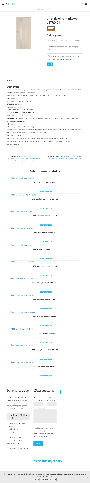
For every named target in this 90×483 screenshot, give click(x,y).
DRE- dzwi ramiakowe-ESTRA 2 (45, 249)
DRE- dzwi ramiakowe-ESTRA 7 (45, 216)
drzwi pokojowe (62, 159)
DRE (25, 156)
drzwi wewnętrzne (73, 159)
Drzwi (35, 156)
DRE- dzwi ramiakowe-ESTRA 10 (45, 182)
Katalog (30, 156)
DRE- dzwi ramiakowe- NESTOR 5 (45, 367)
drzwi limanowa (52, 159)
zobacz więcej (46, 191)
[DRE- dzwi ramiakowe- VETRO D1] (51, 28)
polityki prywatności (66, 56)
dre (59, 156)
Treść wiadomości (39, 408)
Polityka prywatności (49, 479)
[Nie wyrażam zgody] (87, 477)
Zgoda (36, 479)
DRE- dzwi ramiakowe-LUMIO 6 (45, 300)
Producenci (20, 156)
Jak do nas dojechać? (46, 461)
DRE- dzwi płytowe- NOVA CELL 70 (45, 350)
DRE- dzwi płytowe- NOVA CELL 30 (45, 199)
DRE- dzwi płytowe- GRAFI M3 (45, 232)
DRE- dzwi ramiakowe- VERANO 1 (45, 316)
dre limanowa (65, 156)
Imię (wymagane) (37, 398)
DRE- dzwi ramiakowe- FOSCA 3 (45, 266)
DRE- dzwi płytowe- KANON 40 (45, 333)
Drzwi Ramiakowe (26, 159)
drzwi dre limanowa (75, 156)
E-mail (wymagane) (51, 398)
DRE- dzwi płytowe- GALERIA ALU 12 (45, 283)
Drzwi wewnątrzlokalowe (22, 161)
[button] (82, 4)
